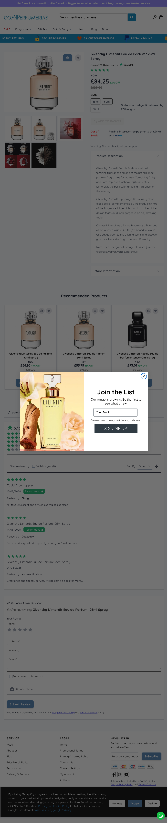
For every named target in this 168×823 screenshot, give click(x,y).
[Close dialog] (143, 376)
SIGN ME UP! (114, 428)
